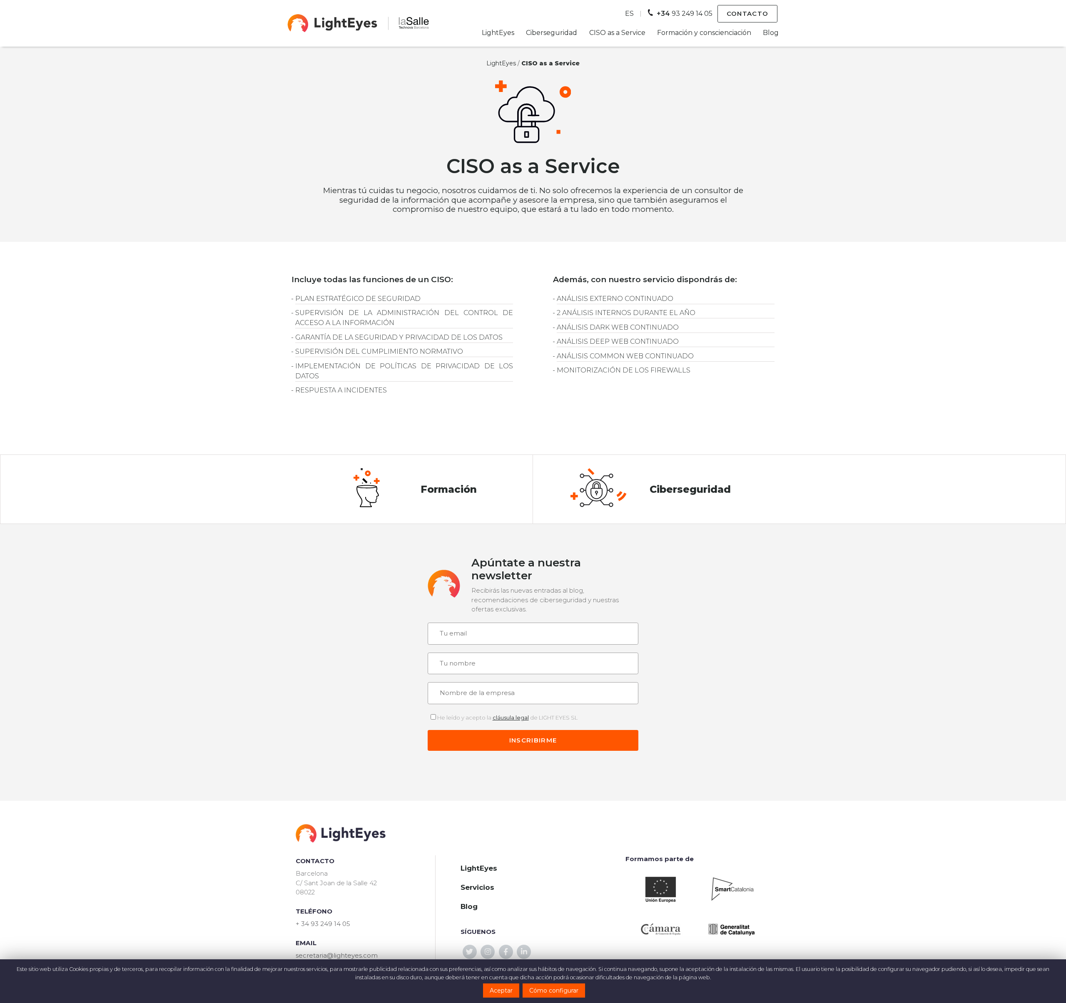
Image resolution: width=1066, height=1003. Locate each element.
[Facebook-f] (506, 952)
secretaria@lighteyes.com (337, 955)
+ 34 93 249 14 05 (323, 924)
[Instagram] (488, 952)
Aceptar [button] (501, 990)
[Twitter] (470, 952)
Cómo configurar (553, 990)
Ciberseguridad (551, 33)
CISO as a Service (617, 33)
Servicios (477, 887)
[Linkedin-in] (524, 952)
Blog (771, 33)
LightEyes (498, 33)
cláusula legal (511, 717)
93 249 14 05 (684, 13)
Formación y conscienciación (704, 33)
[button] (747, 13)
